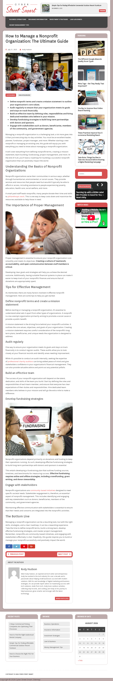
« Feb (80, 660)
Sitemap (36, 679)
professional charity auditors (20, 361)
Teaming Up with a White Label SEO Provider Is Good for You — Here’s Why (90, 195)
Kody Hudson (27, 49)
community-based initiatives (42, 490)
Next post (63, 554)
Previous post (17, 554)
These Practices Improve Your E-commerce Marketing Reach (90, 134)
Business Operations (17, 19)
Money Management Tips (19, 25)
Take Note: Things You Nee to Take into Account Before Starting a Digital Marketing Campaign (91, 159)
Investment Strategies (59, 19)
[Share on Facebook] (9, 546)
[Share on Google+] (31, 546)
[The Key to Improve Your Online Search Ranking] (91, 103)
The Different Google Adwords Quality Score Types (90, 60)
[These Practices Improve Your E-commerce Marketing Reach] (91, 128)
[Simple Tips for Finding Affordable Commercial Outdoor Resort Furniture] (46, 11)
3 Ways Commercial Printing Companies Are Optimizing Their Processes (21, 626)
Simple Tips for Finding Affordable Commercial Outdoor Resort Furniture (76, 5)
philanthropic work (16, 196)
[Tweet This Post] (17, 546)
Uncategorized (24, 95)
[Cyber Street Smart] (22, 8)
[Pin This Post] (24, 546)
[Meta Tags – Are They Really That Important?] (91, 79)
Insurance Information (37, 19)
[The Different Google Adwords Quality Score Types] (91, 54)
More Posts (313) (62, 598)
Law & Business (76, 19)
